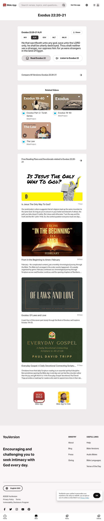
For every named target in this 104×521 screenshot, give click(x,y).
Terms (18, 499)
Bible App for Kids (63, 404)
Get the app (75, 5)
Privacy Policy (8, 499)
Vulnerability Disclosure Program (16, 502)
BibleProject (31, 119)
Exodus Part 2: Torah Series (37, 114)
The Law (33, 141)
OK (97, 495)
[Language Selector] (86, 5)
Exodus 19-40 (67, 112)
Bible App (39, 404)
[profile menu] (96, 5)
